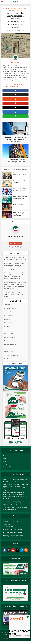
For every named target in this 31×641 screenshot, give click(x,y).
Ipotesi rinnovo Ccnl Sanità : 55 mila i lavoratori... (20, 197)
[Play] (5, 623)
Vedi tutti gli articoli (15, 243)
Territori (5, 461)
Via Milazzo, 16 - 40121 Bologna (13, 521)
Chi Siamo (5, 456)
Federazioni (6, 458)
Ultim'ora (19, 10)
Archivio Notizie (7, 467)
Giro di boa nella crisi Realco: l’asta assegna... (20, 181)
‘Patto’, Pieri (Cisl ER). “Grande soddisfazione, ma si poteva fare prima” (13, 294)
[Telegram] (22, 550)
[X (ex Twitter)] (9, 550)
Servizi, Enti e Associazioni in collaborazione (15, 464)
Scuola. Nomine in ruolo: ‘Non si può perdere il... (19, 189)
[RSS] (26, 550)
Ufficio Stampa (20, 30)
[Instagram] (17, 550)
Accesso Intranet (5, 637)
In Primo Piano (6, 8)
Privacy (7, 638)
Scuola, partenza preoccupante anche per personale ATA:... (19, 174)
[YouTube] (13, 550)
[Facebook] (4, 550)
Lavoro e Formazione (17, 8)
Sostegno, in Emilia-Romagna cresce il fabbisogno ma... (18, 214)
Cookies (3, 638)
